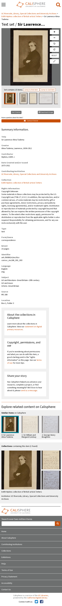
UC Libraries (43, 595)
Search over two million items (16, 519)
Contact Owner (32, 121)
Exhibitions (6, 557)
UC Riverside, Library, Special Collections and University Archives (29, 13)
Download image (46, 112)
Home (3, 531)
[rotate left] (54, 43)
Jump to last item (48, 89)
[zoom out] (54, 37)
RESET (54, 55)
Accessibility (6, 583)
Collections (6, 550)
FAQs (3, 563)
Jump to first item (31, 89)
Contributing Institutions (11, 544)
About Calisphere (8, 538)
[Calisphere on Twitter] (36, 602)
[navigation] (3, 4)
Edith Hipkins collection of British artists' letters (21, 16)
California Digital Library (37, 597)
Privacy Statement (9, 576)
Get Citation (16, 112)
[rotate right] (54, 49)
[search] (58, 4)
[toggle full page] (54, 61)
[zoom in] (54, 32)
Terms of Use (7, 570)
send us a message (29, 390)
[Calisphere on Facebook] (41, 602)
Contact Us (6, 589)
